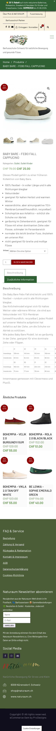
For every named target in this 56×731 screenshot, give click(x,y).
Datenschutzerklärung (15, 569)
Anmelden (9, 625)
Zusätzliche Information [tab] (20, 279)
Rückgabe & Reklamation (17, 550)
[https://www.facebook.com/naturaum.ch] (5, 655)
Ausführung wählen (15, 418)
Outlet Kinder (27, 163)
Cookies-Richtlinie (13, 575)
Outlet (17, 163)
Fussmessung (36, 14)
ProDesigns (39, 717)
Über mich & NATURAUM (13, 14)
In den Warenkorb (23, 262)
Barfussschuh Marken (15, 20)
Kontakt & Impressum (15, 556)
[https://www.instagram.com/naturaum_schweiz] (11, 655)
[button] (48, 88)
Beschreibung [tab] (15, 272)
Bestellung (9, 538)
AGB (5, 562)
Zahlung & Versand (13, 544)
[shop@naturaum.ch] (17, 655)
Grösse (6, 250)
